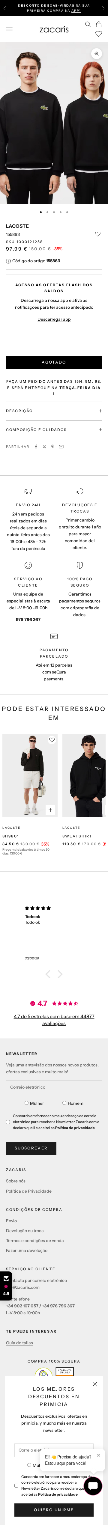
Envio (11, 1220)
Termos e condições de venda (35, 1240)
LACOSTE (17, 226)
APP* (76, 11)
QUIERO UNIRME (54, 1509)
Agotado (54, 362)
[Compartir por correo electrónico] (61, 446)
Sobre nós (16, 1181)
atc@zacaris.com (23, 1287)
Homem (75, 1103)
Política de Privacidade (29, 1191)
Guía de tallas (19, 1342)
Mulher (39, 1465)
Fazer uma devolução (26, 1250)
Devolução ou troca (25, 1230)
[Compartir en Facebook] (36, 446)
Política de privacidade (58, 1494)
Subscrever (31, 1148)
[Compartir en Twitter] (44, 446)
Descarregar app (54, 319)
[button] (49, 974)
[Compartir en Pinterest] (52, 446)
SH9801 (10, 836)
